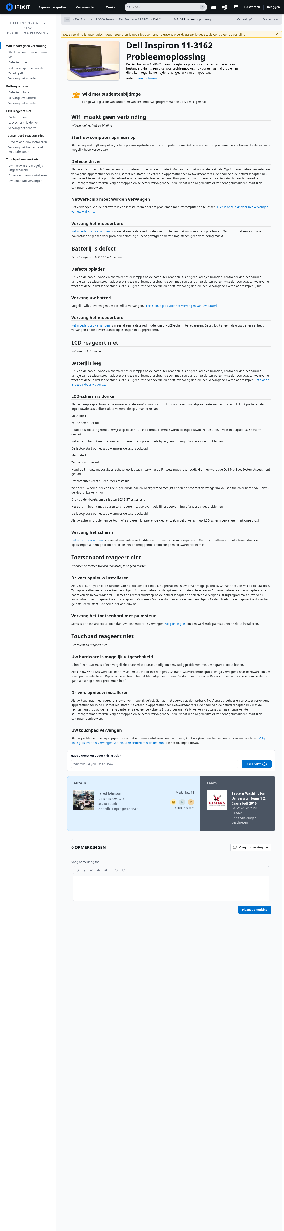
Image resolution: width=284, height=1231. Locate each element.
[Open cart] (235, 7)
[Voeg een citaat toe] (105, 870)
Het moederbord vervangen (90, 231)
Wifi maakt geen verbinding (26, 46)
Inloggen (273, 7)
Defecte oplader (19, 92)
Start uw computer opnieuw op (27, 54)
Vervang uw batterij (22, 98)
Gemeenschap (86, 7)
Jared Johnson (147, 78)
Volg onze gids (175, 624)
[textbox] (171, 888)
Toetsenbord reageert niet (25, 136)
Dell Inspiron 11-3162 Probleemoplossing (27, 28)
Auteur (79, 782)
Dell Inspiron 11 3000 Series (94, 19)
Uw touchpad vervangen (25, 181)
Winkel (111, 7)
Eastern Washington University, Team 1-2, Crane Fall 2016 (249, 798)
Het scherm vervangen (87, 540)
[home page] (18, 7)
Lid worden (252, 7)
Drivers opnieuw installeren (27, 142)
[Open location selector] (225, 7)
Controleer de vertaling (229, 34)
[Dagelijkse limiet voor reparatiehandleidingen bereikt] (173, 802)
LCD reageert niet (18, 111)
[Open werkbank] (214, 7)
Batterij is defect (18, 86)
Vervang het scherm (22, 128)
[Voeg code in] (91, 870)
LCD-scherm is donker (23, 122)
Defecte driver (18, 62)
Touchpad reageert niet (23, 159)
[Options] (67, 19)
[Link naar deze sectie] (69, 118)
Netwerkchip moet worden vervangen (26, 70)
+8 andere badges (183, 808)
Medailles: (185, 792)
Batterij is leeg (18, 117)
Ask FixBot (254, 764)
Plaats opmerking (255, 910)
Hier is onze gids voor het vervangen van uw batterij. (182, 306)
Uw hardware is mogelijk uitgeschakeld (25, 168)
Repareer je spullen (52, 7)
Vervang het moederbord (25, 78)
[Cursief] (84, 870)
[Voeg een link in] (98, 870)
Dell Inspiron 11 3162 (134, 19)
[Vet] (77, 870)
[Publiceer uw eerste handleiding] (191, 802)
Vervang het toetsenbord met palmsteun (25, 149)
